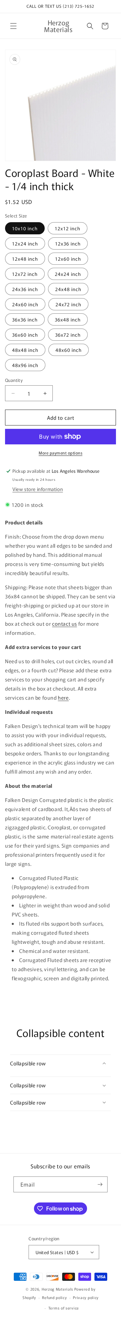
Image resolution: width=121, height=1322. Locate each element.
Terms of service (63, 1308)
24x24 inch (68, 273)
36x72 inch (68, 334)
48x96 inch (25, 365)
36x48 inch (68, 319)
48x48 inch (25, 349)
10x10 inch (25, 228)
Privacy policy (85, 1297)
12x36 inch (68, 243)
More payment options (60, 453)
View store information (37, 489)
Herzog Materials (57, 1289)
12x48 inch (25, 258)
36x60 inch (25, 334)
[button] (13, 26)
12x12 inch (67, 228)
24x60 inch (25, 304)
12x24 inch (25, 243)
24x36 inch (25, 289)
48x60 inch (68, 349)
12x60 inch (68, 258)
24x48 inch (68, 289)
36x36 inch (25, 319)
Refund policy (54, 1297)
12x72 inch (25, 273)
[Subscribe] (99, 1184)
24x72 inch (68, 304)
